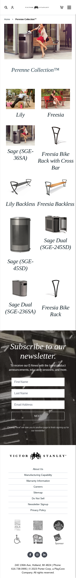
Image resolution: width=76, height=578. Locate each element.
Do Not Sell (38, 498)
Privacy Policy (38, 510)
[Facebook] (30, 555)
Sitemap (38, 492)
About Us (38, 469)
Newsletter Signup (38, 504)
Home (7, 19)
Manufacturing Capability (38, 474)
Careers (38, 486)
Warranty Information (38, 480)
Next (38, 415)
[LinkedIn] (44, 555)
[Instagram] (37, 555)
